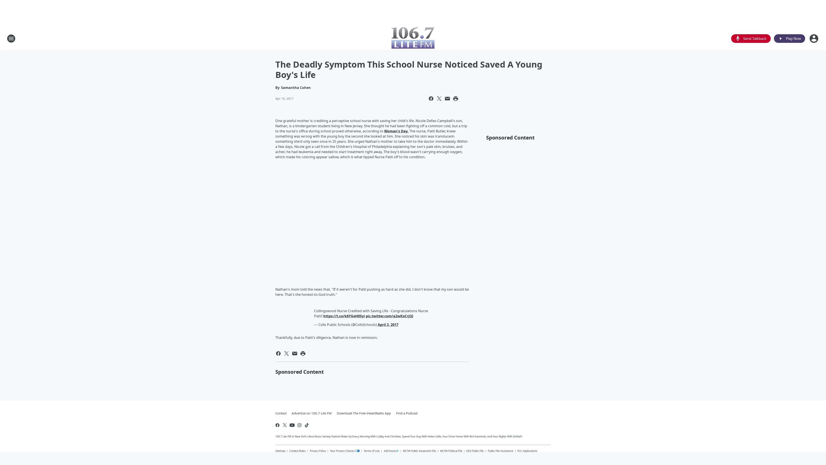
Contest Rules (297, 451)
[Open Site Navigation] (11, 38)
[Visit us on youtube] (292, 425)
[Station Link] (413, 38)
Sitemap (280, 451)
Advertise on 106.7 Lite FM (312, 413)
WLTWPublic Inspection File (419, 451)
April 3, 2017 (388, 324)
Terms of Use (372, 451)
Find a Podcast (407, 413)
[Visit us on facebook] (277, 425)
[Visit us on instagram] (299, 425)
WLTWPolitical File (451, 451)
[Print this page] (456, 99)
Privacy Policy (318, 451)
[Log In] (814, 38)
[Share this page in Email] (447, 99)
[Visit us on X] (284, 425)
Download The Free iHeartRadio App (364, 413)
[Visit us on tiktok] (306, 425)
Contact (281, 413)
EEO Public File (475, 451)
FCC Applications (527, 451)
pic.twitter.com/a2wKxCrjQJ (389, 316)
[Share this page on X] (439, 99)
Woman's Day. (396, 131)
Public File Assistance (500, 451)
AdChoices (390, 451)
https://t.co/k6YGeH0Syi (344, 316)
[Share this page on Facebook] (431, 99)
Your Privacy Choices (342, 451)
